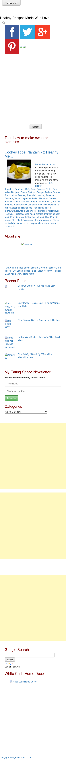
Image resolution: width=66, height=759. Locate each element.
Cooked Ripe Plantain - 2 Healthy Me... (31, 154)
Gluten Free (51, 189)
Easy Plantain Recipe (41, 201)
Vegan (17, 198)
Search (35, 126)
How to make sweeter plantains (31, 210)
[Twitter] (27, 31)
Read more (28, 273)
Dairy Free (30, 189)
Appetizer (9, 189)
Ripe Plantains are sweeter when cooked (31, 220)
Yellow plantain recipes (38, 223)
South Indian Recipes (15, 195)
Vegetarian (27, 198)
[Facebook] (12, 31)
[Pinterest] (12, 46)
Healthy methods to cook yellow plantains (32, 203)
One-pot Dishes (44, 192)
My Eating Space (14, 10)
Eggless (41, 189)
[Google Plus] (42, 31)
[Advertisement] (33, 89)
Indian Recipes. (12, 192)
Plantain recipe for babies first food (27, 216)
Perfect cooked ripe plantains (29, 213)
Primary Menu (11, 2)
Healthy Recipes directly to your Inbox (25, 377)
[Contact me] (24, 46)
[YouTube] (21, 46)
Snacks (56, 192)
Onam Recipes (28, 192)
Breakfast (19, 189)
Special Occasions (35, 195)
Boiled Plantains (40, 198)
